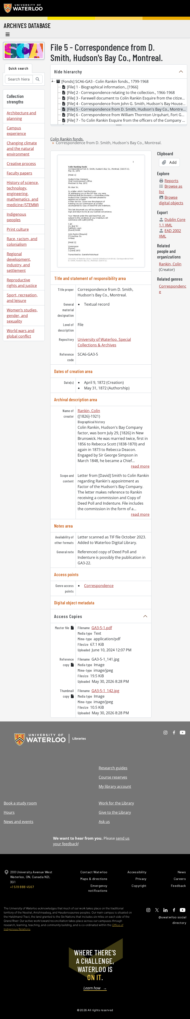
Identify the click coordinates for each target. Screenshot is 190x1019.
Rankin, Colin (89, 410)
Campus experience (16, 130)
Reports (171, 180)
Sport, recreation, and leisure (22, 297)
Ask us (104, 821)
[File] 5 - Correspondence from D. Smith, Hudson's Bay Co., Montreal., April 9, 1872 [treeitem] (127, 109)
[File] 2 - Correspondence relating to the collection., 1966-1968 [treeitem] (121, 92)
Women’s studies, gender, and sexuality (22, 316)
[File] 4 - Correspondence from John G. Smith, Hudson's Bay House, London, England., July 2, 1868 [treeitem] (127, 103)
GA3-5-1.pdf (102, 627)
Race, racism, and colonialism (22, 241)
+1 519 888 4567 (22, 887)
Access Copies (68, 616)
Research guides (113, 767)
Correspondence (99, 585)
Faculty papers (19, 173)
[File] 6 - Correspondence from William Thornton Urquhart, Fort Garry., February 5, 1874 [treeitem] (127, 114)
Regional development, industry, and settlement (19, 262)
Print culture (18, 229)
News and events (18, 821)
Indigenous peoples (16, 217)
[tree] (119, 102)
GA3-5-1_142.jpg (105, 690)
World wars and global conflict (20, 333)
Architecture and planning (21, 115)
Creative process (21, 163)
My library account (115, 786)
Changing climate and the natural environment (22, 148)
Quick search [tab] (18, 68)
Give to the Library (115, 812)
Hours (9, 812)
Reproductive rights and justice (22, 282)
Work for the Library (116, 803)
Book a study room (20, 803)
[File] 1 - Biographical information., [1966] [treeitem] (102, 87)
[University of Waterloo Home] (23, 8)
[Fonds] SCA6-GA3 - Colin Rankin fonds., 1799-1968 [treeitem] (105, 81)
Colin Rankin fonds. (67, 139)
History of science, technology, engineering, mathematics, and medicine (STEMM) (23, 193)
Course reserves (113, 777)
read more (140, 466)
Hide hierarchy (68, 71)
